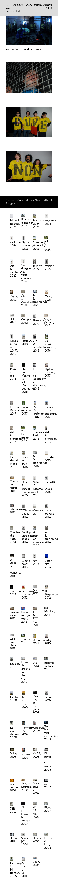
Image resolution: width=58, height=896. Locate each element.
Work (20, 200)
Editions (29, 200)
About (48, 200)
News (38, 200)
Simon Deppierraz (12, 202)
